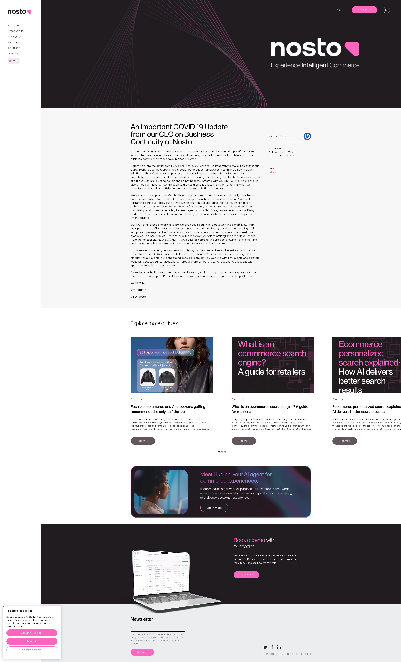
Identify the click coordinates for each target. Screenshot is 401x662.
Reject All (32, 641)
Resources (14, 48)
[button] (387, 10)
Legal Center (285, 654)
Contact (268, 654)
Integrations (15, 31)
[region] (32, 632)
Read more (143, 441)
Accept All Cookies (32, 633)
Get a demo (364, 9)
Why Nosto (14, 37)
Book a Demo (303, 654)
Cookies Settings (32, 650)
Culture (272, 172)
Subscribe (142, 652)
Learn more (214, 507)
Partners (13, 42)
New (15, 60)
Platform (13, 25)
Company (13, 53)
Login (339, 9)
